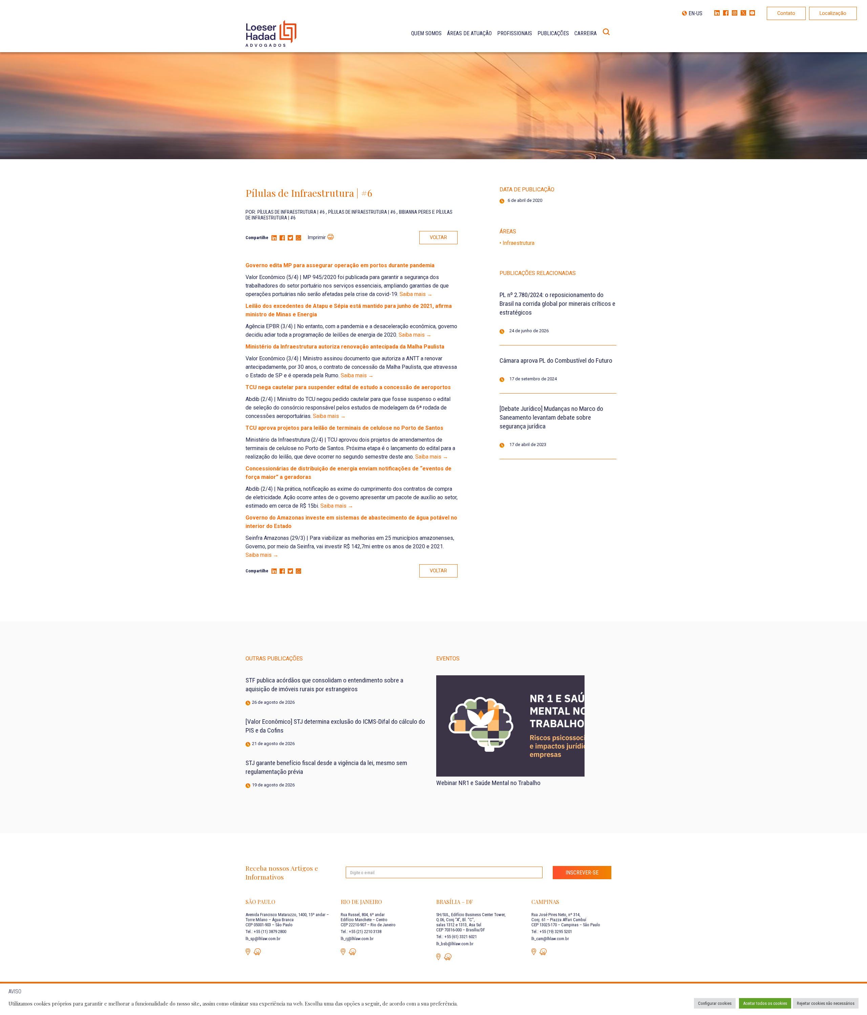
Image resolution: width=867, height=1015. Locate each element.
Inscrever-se (582, 872)
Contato (786, 13)
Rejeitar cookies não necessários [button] (825, 1003)
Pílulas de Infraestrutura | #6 (291, 212)
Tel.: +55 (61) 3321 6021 (456, 936)
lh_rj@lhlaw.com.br (357, 938)
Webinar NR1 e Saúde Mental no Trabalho (488, 783)
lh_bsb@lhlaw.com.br (454, 943)
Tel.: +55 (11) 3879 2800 (266, 931)
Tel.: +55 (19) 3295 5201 (551, 931)
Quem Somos (426, 33)
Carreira (585, 33)
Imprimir (317, 237)
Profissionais (514, 33)
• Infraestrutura (517, 243)
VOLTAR (438, 237)
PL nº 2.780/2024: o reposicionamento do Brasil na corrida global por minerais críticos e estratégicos (557, 303)
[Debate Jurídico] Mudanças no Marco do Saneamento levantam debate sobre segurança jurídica (551, 417)
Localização (833, 13)
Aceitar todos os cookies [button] (765, 1003)
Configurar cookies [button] (715, 1003)
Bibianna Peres (415, 212)
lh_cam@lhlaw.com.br (550, 938)
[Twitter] (290, 238)
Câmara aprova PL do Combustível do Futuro (556, 360)
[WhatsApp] (298, 238)
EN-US (695, 13)
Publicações (553, 33)
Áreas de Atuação (469, 33)
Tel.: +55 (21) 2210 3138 (361, 931)
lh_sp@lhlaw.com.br (263, 938)
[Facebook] (282, 238)
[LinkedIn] (274, 238)
